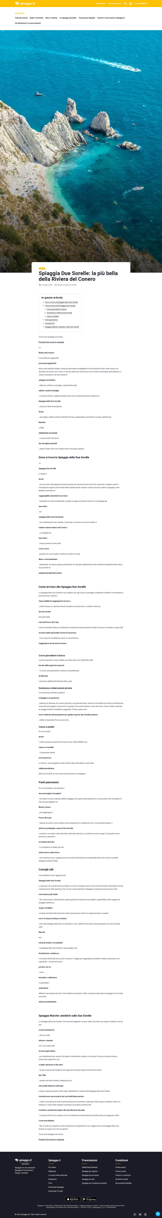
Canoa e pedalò (53, 316)
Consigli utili (49, 323)
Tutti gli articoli (21, 18)
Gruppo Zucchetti (21, 1173)
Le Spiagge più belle (68, 18)
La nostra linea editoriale (57, 1175)
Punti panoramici (51, 320)
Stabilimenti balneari (90, 1167)
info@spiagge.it (97, 1207)
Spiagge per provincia (90, 1175)
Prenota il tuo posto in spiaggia (51, 342)
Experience (100, 3)
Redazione (52, 1179)
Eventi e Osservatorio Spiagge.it (111, 18)
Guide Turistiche (36, 18)
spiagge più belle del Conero (50, 573)
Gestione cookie (121, 1179)
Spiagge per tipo (88, 1179)
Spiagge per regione (90, 1171)
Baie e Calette (51, 18)
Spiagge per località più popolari (94, 1183)
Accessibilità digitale (123, 1183)
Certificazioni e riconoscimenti (28, 23)
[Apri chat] (158, 1214)
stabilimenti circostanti (48, 433)
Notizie (42, 268)
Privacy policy (120, 1171)
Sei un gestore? (114, 3)
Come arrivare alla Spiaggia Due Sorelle (60, 306)
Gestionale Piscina (55, 1191)
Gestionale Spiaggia (56, 1187)
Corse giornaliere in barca (56, 309)
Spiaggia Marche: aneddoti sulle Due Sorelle (62, 327)
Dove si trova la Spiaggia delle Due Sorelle (61, 302)
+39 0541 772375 (86, 1207)
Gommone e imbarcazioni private (59, 313)
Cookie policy (120, 1167)
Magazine (52, 1171)
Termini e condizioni (123, 1175)
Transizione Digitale (86, 18)
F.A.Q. (50, 1183)
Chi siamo (52, 1167)
